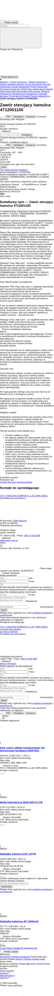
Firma (31, 581)
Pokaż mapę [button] (46, 568)
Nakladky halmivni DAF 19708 (18, 854)
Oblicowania (6, 91)
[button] (27, 63)
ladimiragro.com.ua (9, 540)
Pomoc (9, 948)
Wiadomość (31, 601)
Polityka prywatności (20, 957)
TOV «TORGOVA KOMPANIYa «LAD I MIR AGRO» (24, 496)
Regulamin (5, 957)
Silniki (24, 89)
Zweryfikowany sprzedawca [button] (13, 498)
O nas (3, 948)
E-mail (32, 595)
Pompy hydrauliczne (39, 96)
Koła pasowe (34, 91)
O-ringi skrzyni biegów (19, 96)
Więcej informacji (8, 664)
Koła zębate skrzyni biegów (40, 89)
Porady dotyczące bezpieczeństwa (16, 482)
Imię (31, 578)
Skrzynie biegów (20, 91)
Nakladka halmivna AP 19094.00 (19, 921)
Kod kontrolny (46, 607)
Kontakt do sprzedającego (25, 948)
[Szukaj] (20, 37)
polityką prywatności (42, 613)
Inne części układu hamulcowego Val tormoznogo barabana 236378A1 (22, 749)
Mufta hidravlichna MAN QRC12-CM (21, 802)
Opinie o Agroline (24, 959)
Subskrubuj (6, 887)
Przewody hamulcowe (10, 89)
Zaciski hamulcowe (20, 87)
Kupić (3, 167)
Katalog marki (38, 959)
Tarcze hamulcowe (33, 84)
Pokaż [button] (20, 536)
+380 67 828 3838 (31, 536)
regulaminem (6, 615)
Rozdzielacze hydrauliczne (25, 94)
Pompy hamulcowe (39, 87)
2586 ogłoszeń (20, 521)
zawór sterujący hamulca (16, 170)
